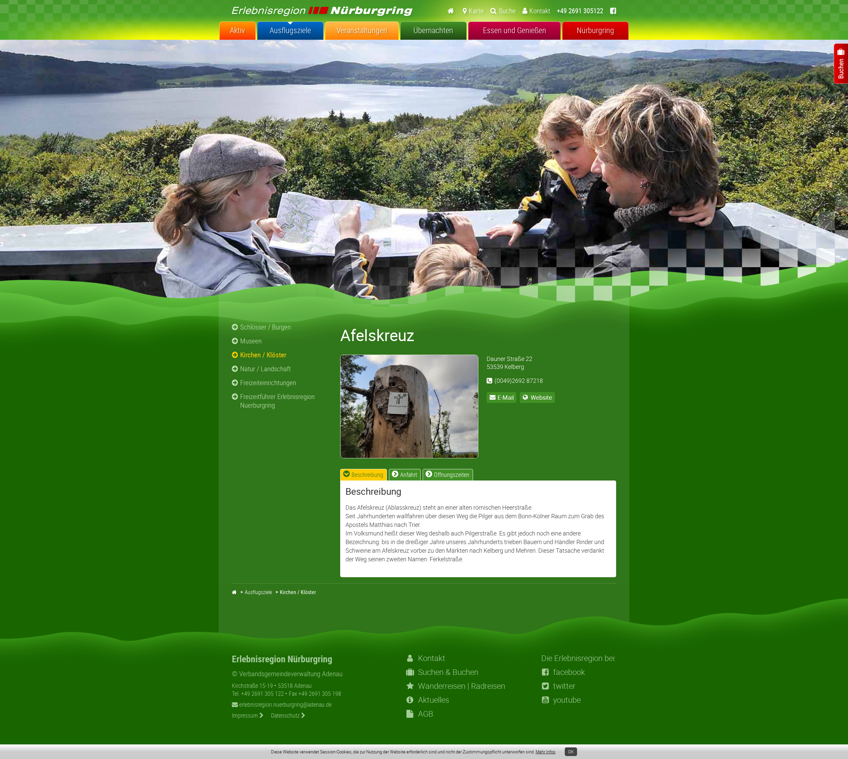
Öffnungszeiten (451, 475)
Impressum (245, 715)
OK (571, 752)
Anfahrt (408, 475)
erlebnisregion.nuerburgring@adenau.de (285, 704)
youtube (567, 700)
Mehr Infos (546, 752)
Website (541, 397)
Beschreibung (367, 475)
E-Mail (506, 397)
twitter (564, 686)
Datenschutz (286, 715)
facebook (569, 672)
